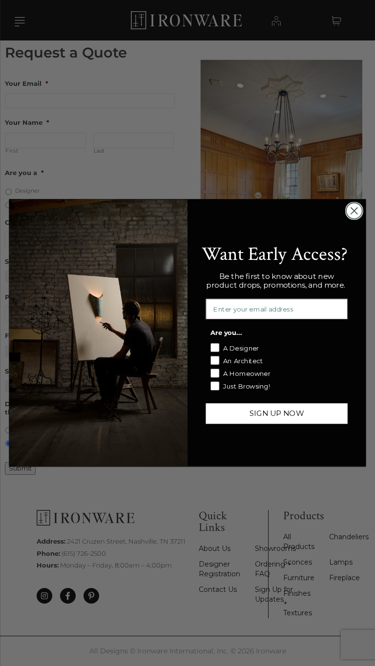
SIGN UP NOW (277, 413)
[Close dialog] (354, 211)
